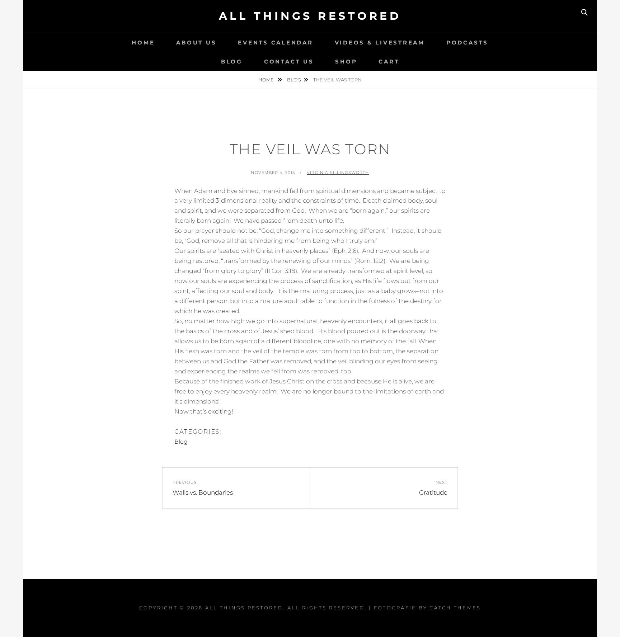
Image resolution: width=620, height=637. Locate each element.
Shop (346, 61)
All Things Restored (310, 16)
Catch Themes (455, 607)
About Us (196, 42)
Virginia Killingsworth (338, 172)
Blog (232, 61)
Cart (389, 61)
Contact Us (289, 61)
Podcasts (467, 42)
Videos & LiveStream (380, 42)
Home (143, 42)
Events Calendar (275, 42)
